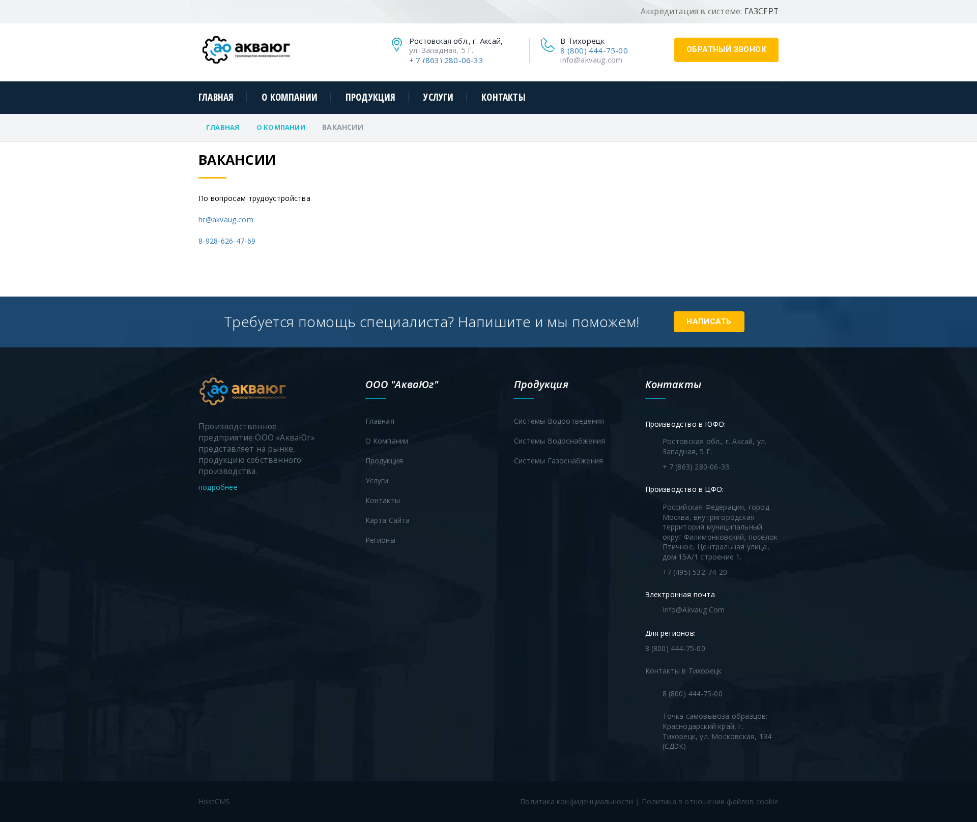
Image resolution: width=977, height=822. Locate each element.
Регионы (380, 540)
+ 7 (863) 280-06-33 (446, 60)
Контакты (503, 97)
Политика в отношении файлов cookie (710, 801)
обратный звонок (726, 49)
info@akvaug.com (591, 59)
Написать (708, 321)
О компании (290, 97)
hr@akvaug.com (225, 219)
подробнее (219, 487)
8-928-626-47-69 (227, 241)
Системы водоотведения (559, 421)
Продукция (371, 97)
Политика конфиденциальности (576, 801)
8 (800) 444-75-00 (593, 50)
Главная (216, 97)
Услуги (438, 97)
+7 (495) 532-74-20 (695, 572)
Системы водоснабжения (559, 441)
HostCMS (214, 801)
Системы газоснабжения (558, 460)
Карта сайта (387, 520)
